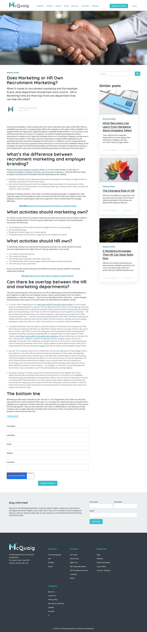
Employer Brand (13, 416)
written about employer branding (25, 169)
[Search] (137, 74)
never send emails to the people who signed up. (39, 336)
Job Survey (73, 555)
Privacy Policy (53, 599)
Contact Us (52, 596)
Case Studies (101, 566)
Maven (72, 578)
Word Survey (74, 558)
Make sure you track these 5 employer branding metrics (48, 276)
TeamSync (73, 574)
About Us (51, 592)
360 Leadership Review (78, 566)
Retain (50, 566)
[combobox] (116, 74)
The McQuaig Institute (28, 108)
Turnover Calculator (104, 570)
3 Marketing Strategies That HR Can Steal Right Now (118, 254)
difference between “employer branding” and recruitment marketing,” (36, 172)
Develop (51, 562)
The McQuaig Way (54, 555)
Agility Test (74, 562)
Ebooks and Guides (103, 562)
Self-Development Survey (79, 570)
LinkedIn (51, 607)
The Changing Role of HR (119, 190)
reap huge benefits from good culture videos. (55, 304)
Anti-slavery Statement (56, 603)
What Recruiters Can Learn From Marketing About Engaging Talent (117, 126)
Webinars (100, 558)
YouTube (51, 611)
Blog (98, 555)
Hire (49, 558)
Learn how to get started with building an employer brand (47, 206)
